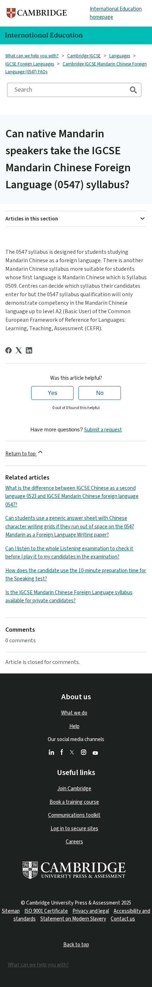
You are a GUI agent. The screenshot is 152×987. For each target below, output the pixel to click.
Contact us (123, 919)
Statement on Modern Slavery (73, 919)
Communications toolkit (74, 815)
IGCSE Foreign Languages (29, 64)
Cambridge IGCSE (84, 56)
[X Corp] (19, 350)
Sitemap (11, 911)
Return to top (21, 454)
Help (74, 726)
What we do (74, 713)
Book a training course (74, 802)
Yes (52, 393)
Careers (74, 841)
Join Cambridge (74, 788)
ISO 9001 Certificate (46, 911)
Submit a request (103, 430)
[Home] (36, 13)
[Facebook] (8, 350)
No (100, 393)
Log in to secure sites (74, 828)
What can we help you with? (32, 56)
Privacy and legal (90, 911)
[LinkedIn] (29, 350)
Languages (119, 56)
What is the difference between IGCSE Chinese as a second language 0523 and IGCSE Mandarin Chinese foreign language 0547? (72, 496)
